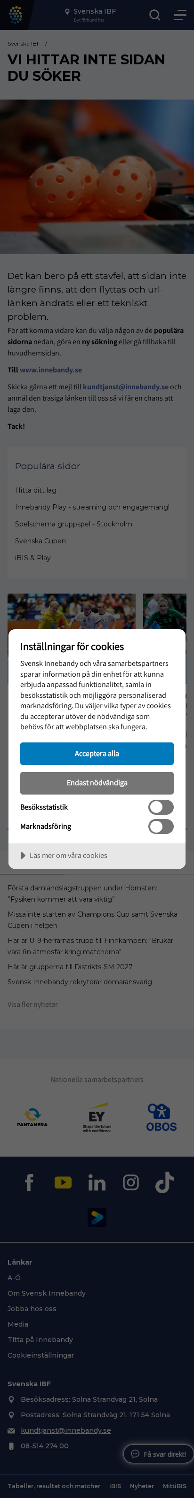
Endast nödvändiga (97, 782)
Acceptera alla (97, 753)
